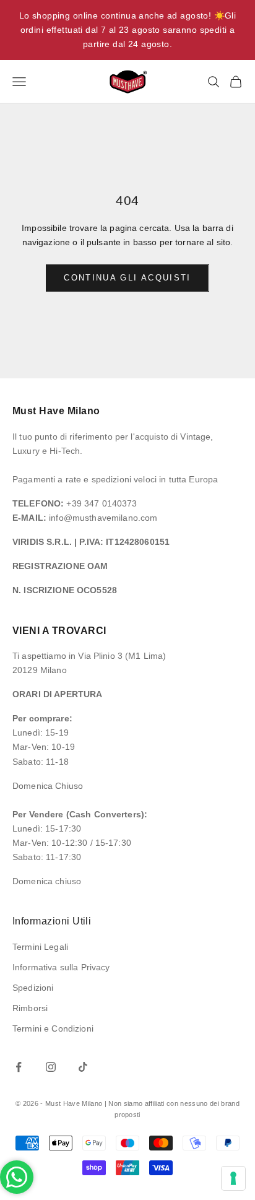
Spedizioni (32, 988)
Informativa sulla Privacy (61, 967)
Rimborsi (30, 1008)
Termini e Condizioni (52, 1028)
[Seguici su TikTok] (83, 1067)
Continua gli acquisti (127, 277)
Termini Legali (40, 947)
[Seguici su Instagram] (51, 1067)
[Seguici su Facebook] (18, 1067)
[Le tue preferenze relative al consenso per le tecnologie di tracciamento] (233, 1178)
